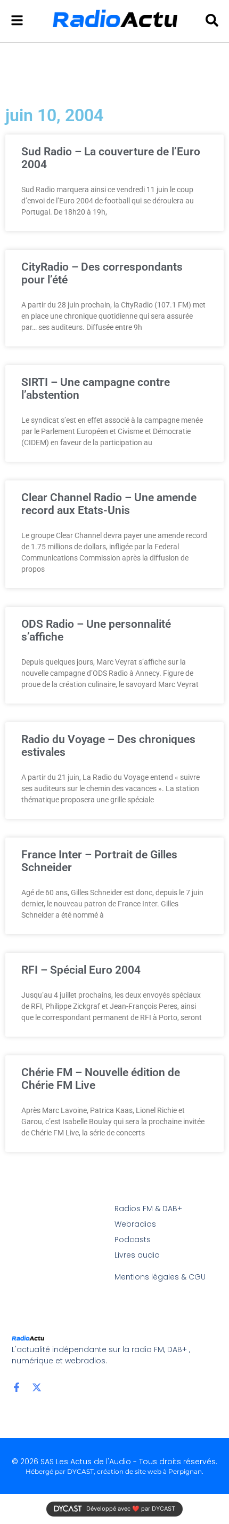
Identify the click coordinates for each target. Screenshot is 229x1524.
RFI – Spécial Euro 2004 (81, 970)
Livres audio (137, 1255)
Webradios (135, 1224)
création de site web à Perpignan (149, 1471)
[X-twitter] (37, 1387)
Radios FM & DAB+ (148, 1208)
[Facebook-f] (16, 1387)
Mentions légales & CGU (160, 1277)
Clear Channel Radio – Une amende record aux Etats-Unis (109, 504)
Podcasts (132, 1239)
